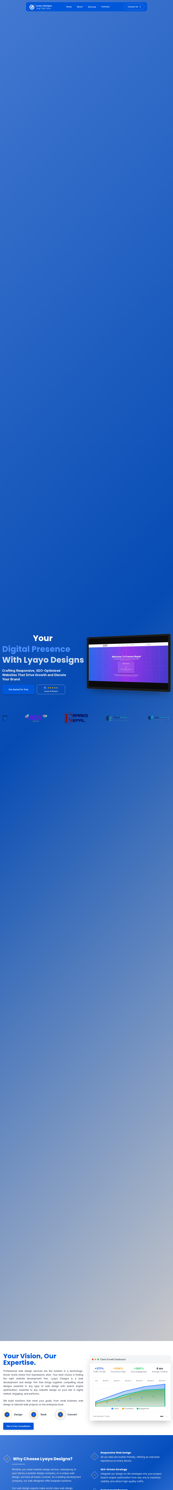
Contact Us (133, 7)
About (80, 7)
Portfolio (106, 7)
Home (69, 7)
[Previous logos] (5, 718)
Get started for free (18, 689)
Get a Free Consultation (18, 1426)
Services (92, 7)
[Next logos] (168, 718)
